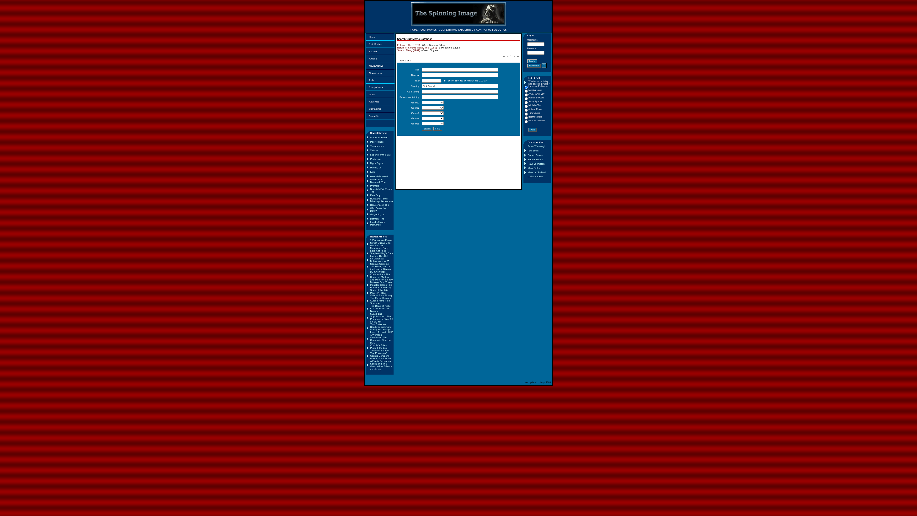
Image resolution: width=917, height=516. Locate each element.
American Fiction (379, 137)
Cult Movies (375, 44)
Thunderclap (377, 146)
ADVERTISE (466, 29)
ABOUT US (500, 29)
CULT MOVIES (429, 29)
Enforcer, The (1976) (408, 45)
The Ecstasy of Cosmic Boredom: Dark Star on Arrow (380, 356)
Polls (371, 80)
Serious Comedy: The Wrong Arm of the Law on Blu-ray (380, 266)
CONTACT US (483, 29)
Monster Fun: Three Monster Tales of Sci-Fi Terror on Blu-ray (381, 285)
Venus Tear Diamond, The (378, 180)
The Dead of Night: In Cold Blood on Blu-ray (380, 308)
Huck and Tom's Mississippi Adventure (382, 200)
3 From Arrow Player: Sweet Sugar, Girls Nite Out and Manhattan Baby (381, 244)
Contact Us (375, 109)
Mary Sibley (534, 168)
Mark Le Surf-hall (537, 172)
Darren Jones (535, 155)
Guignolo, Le (377, 214)
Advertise (374, 101)
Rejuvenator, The (379, 205)
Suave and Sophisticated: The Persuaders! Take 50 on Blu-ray (381, 317)
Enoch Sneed (535, 159)
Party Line (375, 159)
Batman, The (377, 218)
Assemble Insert (379, 176)
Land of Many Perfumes (377, 223)
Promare (374, 185)
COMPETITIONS (448, 29)
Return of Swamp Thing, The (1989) (417, 47)
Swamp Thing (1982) (408, 50)
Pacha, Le (376, 167)
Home (372, 37)
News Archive (376, 65)
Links (372, 94)
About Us (374, 116)
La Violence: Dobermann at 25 (379, 260)
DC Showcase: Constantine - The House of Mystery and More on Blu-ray (381, 275)
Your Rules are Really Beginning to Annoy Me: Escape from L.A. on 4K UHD (381, 328)
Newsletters (375, 73)
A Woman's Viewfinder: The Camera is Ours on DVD (380, 338)
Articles (373, 58)
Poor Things (377, 141)
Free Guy (375, 195)
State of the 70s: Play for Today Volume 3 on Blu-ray (381, 293)
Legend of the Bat (380, 154)
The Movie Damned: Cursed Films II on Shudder (381, 301)
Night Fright (376, 163)
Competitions (376, 87)
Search (373, 51)
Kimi (372, 172)
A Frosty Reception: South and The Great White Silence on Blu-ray (381, 365)
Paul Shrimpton (536, 163)
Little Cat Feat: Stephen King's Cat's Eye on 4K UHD (381, 253)
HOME (414, 29)
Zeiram (374, 150)
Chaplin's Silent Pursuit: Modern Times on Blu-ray (379, 348)
